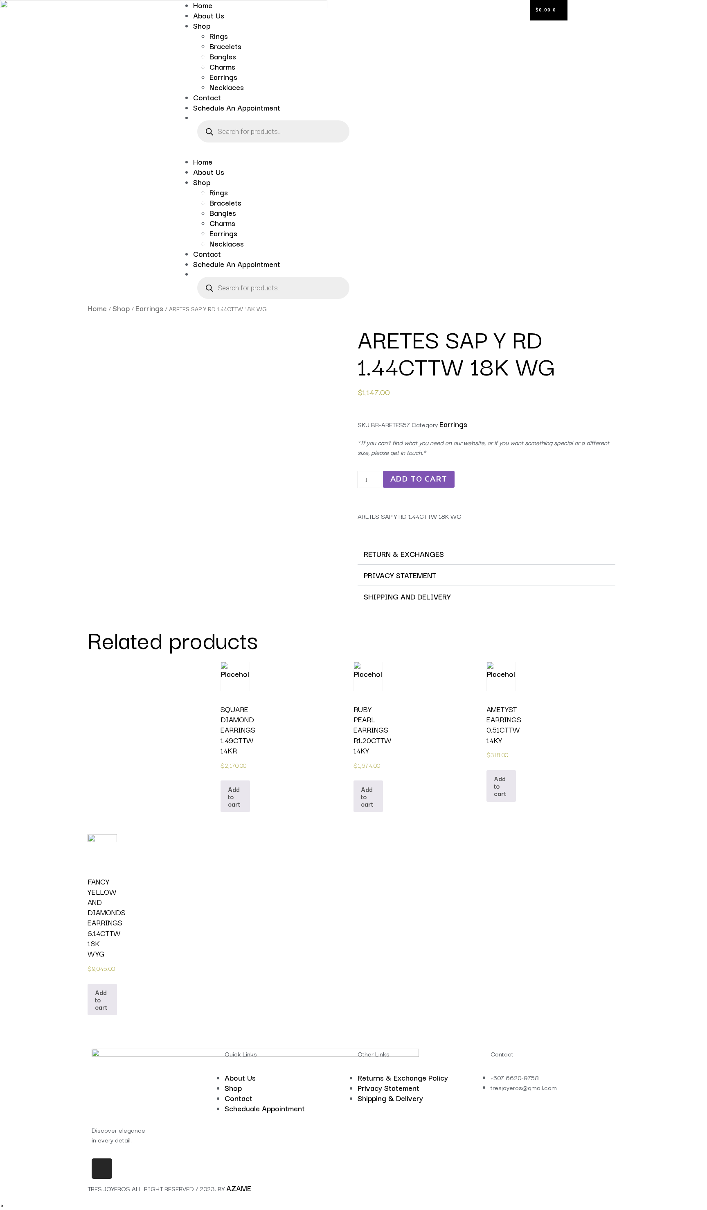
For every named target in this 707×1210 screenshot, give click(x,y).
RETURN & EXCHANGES (404, 553)
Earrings (223, 76)
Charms (222, 66)
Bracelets (225, 46)
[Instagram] (102, 1168)
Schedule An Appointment (236, 107)
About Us (208, 15)
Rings (218, 35)
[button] (265, 151)
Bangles (222, 56)
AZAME (238, 1188)
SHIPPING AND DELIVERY (407, 596)
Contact (207, 97)
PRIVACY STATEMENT (400, 575)
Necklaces (226, 87)
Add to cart (418, 479)
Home (202, 161)
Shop (201, 25)
